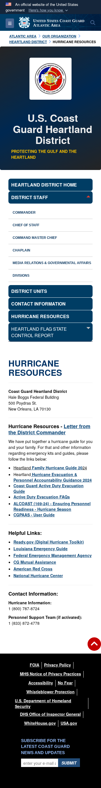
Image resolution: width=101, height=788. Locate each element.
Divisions (21, 276)
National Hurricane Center (38, 575)
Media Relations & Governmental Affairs (52, 263)
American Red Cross (32, 569)
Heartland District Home (44, 184)
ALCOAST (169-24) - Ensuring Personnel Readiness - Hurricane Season (52, 506)
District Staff (29, 197)
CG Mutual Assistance (34, 562)
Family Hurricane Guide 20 (56, 467)
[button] (49, 10)
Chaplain (21, 250)
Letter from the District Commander (49, 429)
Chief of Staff (26, 225)
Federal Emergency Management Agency (52, 555)
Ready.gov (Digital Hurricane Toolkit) (48, 542)
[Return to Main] (94, 647)
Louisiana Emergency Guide (40, 548)
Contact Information (38, 303)
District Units (29, 291)
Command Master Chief (35, 238)
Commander (24, 213)
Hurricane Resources (40, 316)
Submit (69, 763)
